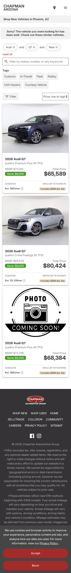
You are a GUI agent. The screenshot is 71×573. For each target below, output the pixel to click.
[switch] (65, 7)
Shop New (20, 413)
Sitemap (56, 425)
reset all (7, 54)
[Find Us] (54, 7)
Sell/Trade (16, 419)
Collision (35, 419)
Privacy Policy (36, 425)
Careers (15, 425)
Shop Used (39, 413)
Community (54, 419)
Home (54, 413)
